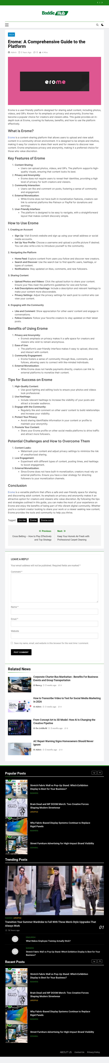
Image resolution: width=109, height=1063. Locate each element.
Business (34, 812)
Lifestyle (34, 793)
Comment (16, 571)
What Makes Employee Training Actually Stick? (48, 941)
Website (15, 631)
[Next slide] (102, 2)
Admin (13, 52)
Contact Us (79, 1052)
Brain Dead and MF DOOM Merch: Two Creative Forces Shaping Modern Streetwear (50, 3)
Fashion (8, 918)
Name (14, 607)
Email (14, 619)
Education (30, 937)
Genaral (34, 829)
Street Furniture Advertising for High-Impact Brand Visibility (62, 824)
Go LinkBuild (41, 728)
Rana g (39, 685)
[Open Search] (97, 25)
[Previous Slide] (98, 2)
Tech (11, 34)
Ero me (22, 520)
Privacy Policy (93, 1052)
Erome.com (46, 520)
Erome (11, 137)
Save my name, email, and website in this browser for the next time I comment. (51, 643)
